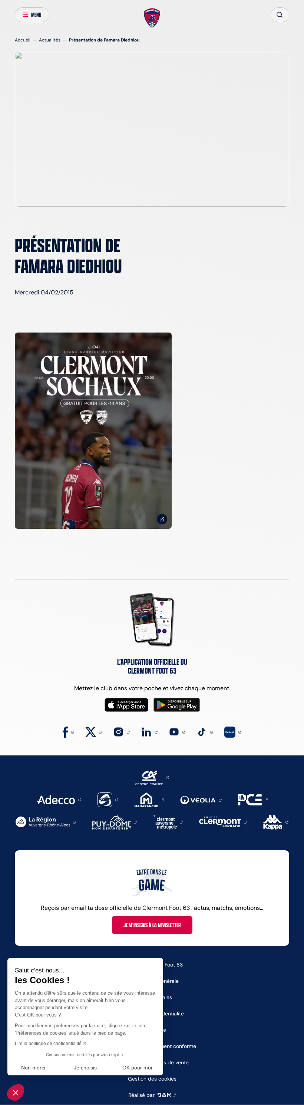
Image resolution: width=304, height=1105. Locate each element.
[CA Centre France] (152, 777)
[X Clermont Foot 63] (93, 731)
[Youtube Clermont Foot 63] (177, 731)
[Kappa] (275, 821)
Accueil (22, 40)
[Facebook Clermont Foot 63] (68, 731)
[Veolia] (201, 799)
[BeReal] (232, 731)
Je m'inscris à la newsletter (152, 925)
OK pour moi (137, 1068)
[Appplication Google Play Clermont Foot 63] (176, 705)
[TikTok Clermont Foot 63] (204, 731)
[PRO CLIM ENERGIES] (253, 799)
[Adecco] (58, 799)
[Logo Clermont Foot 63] (152, 18)
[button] (15, 1092)
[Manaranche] (149, 799)
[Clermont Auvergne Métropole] (168, 821)
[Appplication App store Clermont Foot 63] (126, 705)
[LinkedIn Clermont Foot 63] (149, 731)
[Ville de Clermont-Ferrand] (223, 821)
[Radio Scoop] (108, 799)
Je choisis (85, 1068)
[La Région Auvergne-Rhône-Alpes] (46, 821)
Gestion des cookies (152, 1078)
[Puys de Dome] (114, 821)
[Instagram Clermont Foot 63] (121, 731)
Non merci (33, 1068)
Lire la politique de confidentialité (48, 1043)
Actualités (49, 40)
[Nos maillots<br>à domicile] (93, 431)
